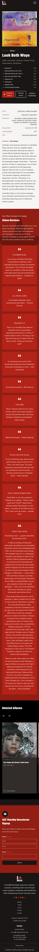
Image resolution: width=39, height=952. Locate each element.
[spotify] (22, 897)
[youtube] (20, 897)
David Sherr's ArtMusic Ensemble (27, 111)
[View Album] (19, 757)
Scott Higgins (33, 122)
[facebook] (14, 897)
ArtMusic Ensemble (27, 118)
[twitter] (18, 897)
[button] (35, 3)
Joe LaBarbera (24, 122)
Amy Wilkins (17, 118)
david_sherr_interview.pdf (29, 135)
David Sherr (25, 115)
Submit (19, 863)
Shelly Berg (33, 124)
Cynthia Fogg (20, 120)
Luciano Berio (33, 115)
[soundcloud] (25, 897)
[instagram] (16, 897)
